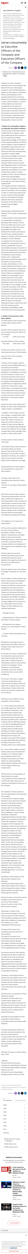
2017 (4, 1129)
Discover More (14, 1223)
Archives (6, 1133)
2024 (5, 1112)
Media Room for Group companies (12, 1140)
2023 (4, 1115)
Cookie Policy (13, 1247)
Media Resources (10, 1144)
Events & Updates (20, 1100)
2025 (5, 1108)
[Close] (25, 7)
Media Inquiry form (11, 1147)
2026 (5, 1105)
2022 (5, 1119)
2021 (4, 1122)
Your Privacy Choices (14, 1251)
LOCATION (5, 1230)
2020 (5, 1126)
